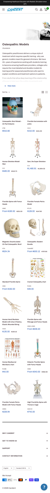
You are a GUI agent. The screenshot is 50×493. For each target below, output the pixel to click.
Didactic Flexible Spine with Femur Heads (36, 363)
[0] (45, 9)
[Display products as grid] (43, 92)
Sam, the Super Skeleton (36, 161)
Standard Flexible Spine (11, 282)
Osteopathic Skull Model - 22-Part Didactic (12, 122)
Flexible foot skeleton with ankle (37, 122)
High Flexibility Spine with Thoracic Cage (37, 403)
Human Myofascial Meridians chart (9, 363)
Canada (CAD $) (21, 468)
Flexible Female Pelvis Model (36, 203)
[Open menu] (3, 9)
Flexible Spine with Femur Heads (12, 203)
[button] (44, 487)
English (6, 468)
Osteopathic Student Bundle (35, 243)
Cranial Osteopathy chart (36, 282)
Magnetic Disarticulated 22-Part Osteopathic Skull (12, 243)
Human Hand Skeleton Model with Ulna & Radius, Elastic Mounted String (12, 322)
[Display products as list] (47, 92)
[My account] (41, 9)
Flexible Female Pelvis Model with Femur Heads (11, 403)
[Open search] (36, 9)
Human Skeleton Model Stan (11, 163)
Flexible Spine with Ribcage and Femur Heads (37, 321)
